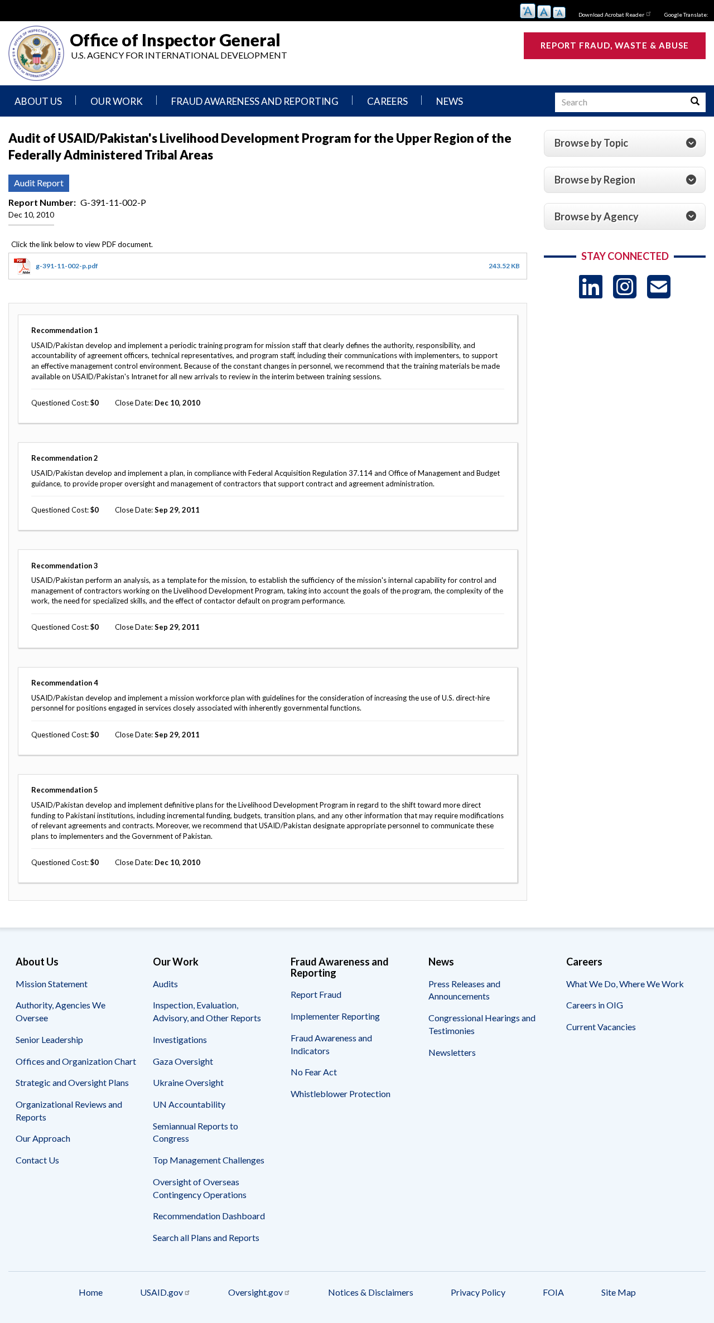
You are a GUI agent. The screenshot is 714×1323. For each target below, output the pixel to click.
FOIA (553, 1292)
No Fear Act (314, 1071)
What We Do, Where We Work (625, 983)
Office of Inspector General (175, 39)
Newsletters (452, 1052)
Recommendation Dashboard (209, 1215)
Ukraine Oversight (188, 1082)
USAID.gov (161, 1292)
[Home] (36, 53)
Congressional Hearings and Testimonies (482, 1024)
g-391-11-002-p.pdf (67, 266)
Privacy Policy (478, 1292)
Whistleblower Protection (340, 1093)
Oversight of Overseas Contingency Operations (200, 1188)
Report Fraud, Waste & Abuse (615, 45)
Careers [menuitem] (387, 101)
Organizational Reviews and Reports (69, 1110)
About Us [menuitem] (38, 101)
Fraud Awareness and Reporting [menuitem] (255, 101)
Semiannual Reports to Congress (195, 1132)
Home (91, 1292)
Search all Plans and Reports (206, 1237)
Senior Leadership (49, 1039)
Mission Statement (52, 983)
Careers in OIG (594, 1005)
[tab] (625, 143)
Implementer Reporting (335, 1016)
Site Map (618, 1292)
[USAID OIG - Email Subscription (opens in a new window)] (658, 286)
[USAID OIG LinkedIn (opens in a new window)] (590, 286)
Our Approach (43, 1138)
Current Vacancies (601, 1026)
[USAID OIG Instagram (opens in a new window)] (624, 286)
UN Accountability (189, 1104)
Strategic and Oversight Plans (72, 1082)
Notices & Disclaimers (370, 1292)
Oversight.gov (255, 1292)
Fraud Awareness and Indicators (331, 1044)
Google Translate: (686, 14)
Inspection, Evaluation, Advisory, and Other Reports (207, 1011)
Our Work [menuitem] (116, 101)
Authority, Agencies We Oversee (60, 1011)
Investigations (180, 1039)
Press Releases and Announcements (464, 990)
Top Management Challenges (208, 1160)
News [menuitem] (449, 101)
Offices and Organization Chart (76, 1061)
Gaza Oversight (183, 1061)
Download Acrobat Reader (611, 14)
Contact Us (37, 1160)
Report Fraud (316, 994)
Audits (165, 983)
